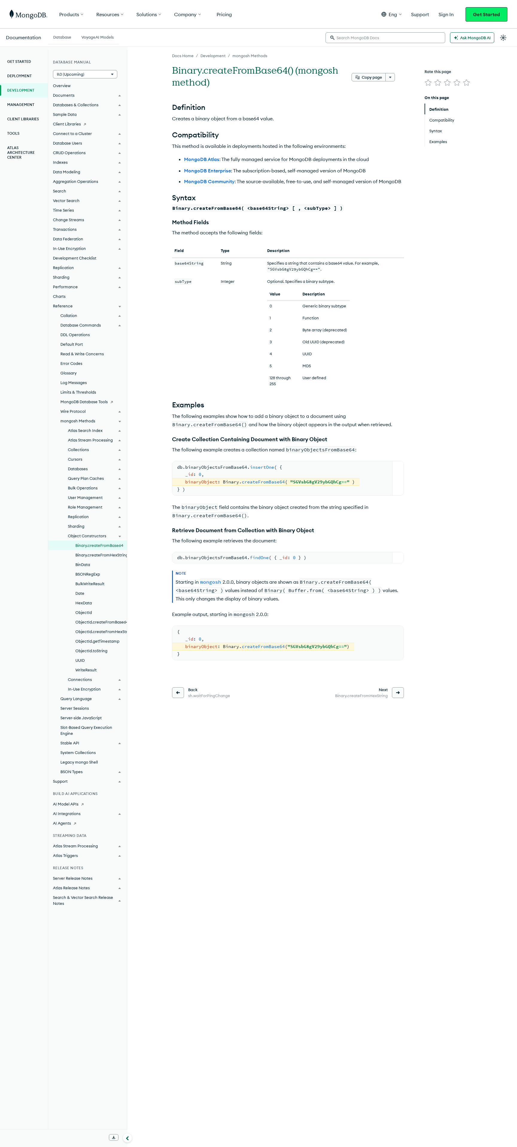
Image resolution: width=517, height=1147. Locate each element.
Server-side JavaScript (81, 717)
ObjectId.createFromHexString (101, 631)
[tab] (62, 36)
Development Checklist (74, 258)
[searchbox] (385, 37)
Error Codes (71, 363)
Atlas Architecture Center (21, 152)
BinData (82, 564)
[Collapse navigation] (127, 1138)
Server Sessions (74, 708)
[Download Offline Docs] (113, 1137)
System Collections (78, 752)
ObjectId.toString (91, 650)
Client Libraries (23, 119)
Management (20, 104)
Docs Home (183, 55)
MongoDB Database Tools (84, 401)
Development (213, 55)
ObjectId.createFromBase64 (101, 622)
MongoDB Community (209, 181)
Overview (62, 85)
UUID (80, 660)
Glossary (68, 373)
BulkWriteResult (89, 583)
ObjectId (83, 612)
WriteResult (86, 669)
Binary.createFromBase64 (99, 545)
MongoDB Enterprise (207, 171)
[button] (391, 14)
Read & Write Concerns (82, 353)
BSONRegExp (87, 574)
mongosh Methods (249, 55)
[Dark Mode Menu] (503, 38)
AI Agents (62, 823)
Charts (59, 296)
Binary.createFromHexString (101, 555)
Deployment (19, 76)
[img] (428, 82)
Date (79, 593)
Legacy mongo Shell (79, 762)
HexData (83, 602)
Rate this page (438, 71)
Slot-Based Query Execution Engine (86, 730)
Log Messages (73, 382)
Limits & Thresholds (78, 392)
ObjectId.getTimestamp (97, 641)
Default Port (71, 344)
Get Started (486, 14)
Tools (13, 133)
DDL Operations (75, 334)
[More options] (390, 77)
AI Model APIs (65, 804)
